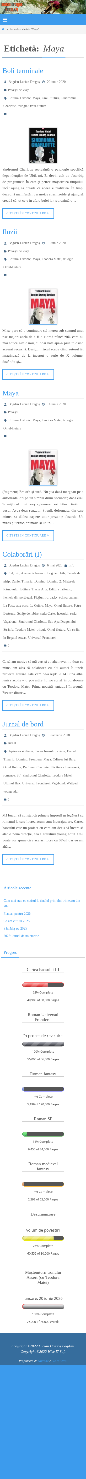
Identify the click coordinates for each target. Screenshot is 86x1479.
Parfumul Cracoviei (36, 734)
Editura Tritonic (20, 95)
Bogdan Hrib (56, 555)
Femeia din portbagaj (17, 576)
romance (9, 740)
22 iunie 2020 (56, 81)
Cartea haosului (45, 720)
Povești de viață (18, 88)
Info (71, 548)
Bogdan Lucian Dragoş (24, 81)
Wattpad (72, 747)
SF (19, 740)
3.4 (11, 555)
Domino (39, 562)
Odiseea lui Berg (64, 727)
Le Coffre (36, 583)
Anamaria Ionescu (33, 555)
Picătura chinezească (65, 734)
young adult (11, 754)
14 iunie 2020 (56, 392)
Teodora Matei (51, 251)
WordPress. (60, 1322)
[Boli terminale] (43, 140)
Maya (36, 95)
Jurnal (12, 713)
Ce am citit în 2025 (17, 882)
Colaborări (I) (22, 538)
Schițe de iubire (27, 590)
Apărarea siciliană (21, 720)
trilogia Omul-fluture (32, 102)
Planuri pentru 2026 (17, 875)
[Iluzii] (43, 296)
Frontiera (35, 727)
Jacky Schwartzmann (64, 576)
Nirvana (43, 1322)
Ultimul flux (11, 747)
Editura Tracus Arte (33, 569)
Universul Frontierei (42, 611)
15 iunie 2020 (56, 237)
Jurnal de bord (22, 695)
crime (61, 720)
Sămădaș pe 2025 (15, 890)
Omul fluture (50, 95)
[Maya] (43, 451)
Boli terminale (22, 70)
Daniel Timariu (22, 562)
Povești (13, 399)
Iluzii (9, 226)
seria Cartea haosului (54, 590)
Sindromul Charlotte (32, 597)
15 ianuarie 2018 (58, 706)
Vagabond (58, 747)
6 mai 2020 (54, 548)
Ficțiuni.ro (41, 576)
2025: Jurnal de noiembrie (21, 897)
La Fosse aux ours (15, 583)
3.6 (17, 555)
